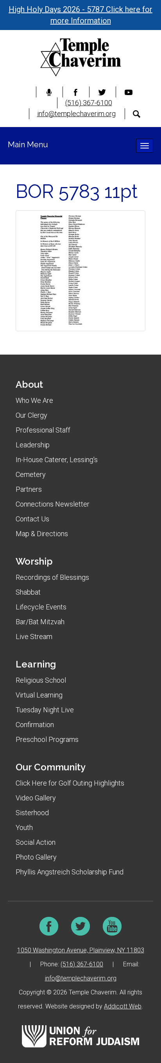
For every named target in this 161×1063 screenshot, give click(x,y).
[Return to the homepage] (80, 57)
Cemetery (31, 474)
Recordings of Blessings (52, 577)
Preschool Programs (47, 739)
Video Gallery (36, 798)
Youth (24, 827)
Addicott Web (122, 1006)
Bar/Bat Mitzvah (40, 622)
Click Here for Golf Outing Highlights (70, 783)
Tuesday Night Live (45, 710)
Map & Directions (42, 534)
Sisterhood (32, 813)
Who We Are (34, 400)
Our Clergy (31, 415)
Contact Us (32, 519)
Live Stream (34, 636)
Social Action (35, 842)
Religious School (41, 680)
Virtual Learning (39, 695)
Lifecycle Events (41, 607)
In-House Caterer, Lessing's (57, 460)
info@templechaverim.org (76, 113)
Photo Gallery (36, 857)
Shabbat (28, 592)
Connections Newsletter (52, 504)
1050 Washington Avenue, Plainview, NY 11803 (80, 950)
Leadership (33, 445)
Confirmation (35, 724)
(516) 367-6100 (88, 103)
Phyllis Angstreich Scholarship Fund (69, 872)
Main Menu (28, 144)
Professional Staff (43, 430)
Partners (29, 489)
